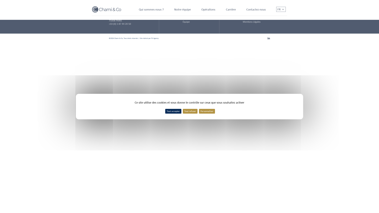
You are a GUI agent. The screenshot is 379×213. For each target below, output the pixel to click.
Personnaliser (206, 111)
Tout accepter (173, 111)
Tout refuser (190, 111)
